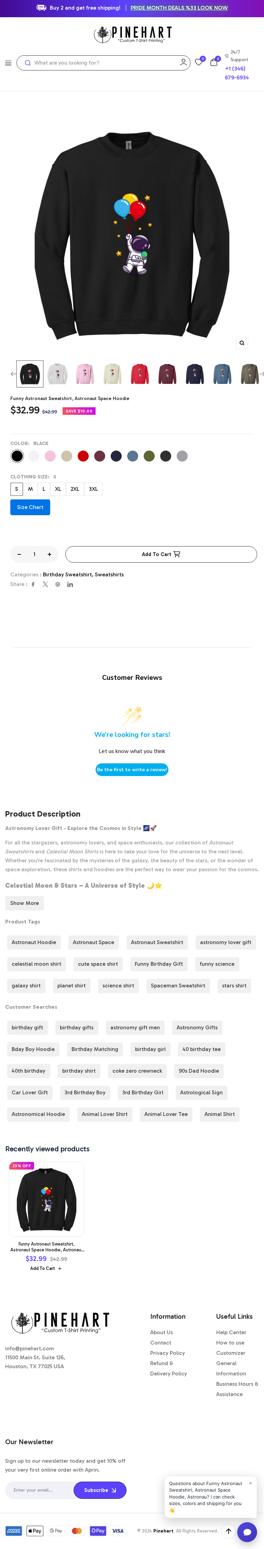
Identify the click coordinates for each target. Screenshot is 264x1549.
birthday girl (150, 1049)
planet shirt (71, 985)
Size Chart (30, 507)
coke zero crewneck (137, 1070)
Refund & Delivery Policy (168, 1368)
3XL (93, 489)
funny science (217, 964)
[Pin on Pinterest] (57, 584)
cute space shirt (98, 964)
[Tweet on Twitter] (45, 584)
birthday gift (27, 1027)
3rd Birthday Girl (142, 1092)
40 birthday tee (202, 1049)
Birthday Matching (95, 1049)
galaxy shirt (26, 985)
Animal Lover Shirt (105, 1114)
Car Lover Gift (30, 1092)
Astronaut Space (93, 942)
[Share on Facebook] (33, 584)
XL (58, 489)
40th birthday (28, 1070)
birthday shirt (79, 1070)
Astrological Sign (201, 1092)
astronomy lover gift (225, 942)
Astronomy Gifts (197, 1027)
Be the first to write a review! (132, 769)
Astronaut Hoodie (34, 942)
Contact (160, 1342)
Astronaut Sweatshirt (157, 942)
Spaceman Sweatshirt (178, 985)
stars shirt (234, 985)
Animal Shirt (220, 1114)
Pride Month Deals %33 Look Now (179, 7)
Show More (24, 903)
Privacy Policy (167, 1353)
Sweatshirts (109, 574)
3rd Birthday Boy (85, 1092)
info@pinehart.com (29, 1348)
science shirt (118, 985)
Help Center (231, 1332)
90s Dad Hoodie (199, 1070)
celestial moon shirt (36, 964)
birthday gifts (77, 1027)
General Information (231, 1368)
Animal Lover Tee (166, 1114)
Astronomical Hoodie (38, 1114)
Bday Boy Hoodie (33, 1049)
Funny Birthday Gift (159, 964)
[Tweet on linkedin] (70, 584)
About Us (161, 1332)
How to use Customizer (230, 1347)
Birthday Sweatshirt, (69, 574)
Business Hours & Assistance (237, 1389)
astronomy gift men (135, 1027)
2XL (75, 489)
